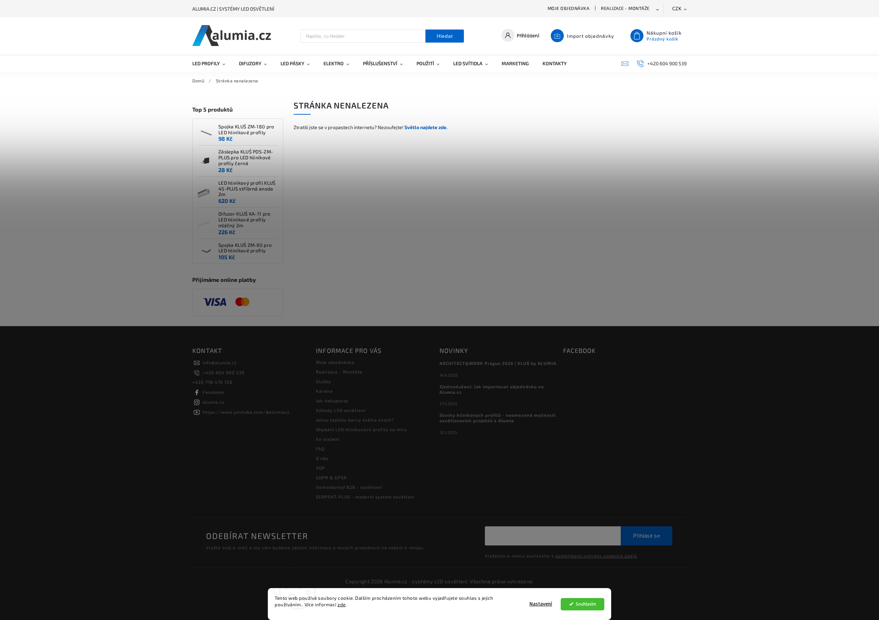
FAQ (320, 448)
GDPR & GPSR (331, 477)
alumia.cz (213, 402)
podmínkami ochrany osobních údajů (596, 556)
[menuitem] (212, 63)
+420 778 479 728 (212, 382)
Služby (323, 381)
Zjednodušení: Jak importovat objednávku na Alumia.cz (492, 389)
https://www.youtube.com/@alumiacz (246, 412)
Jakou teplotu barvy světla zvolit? (355, 420)
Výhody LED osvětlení (340, 410)
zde (342, 604)
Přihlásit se (646, 536)
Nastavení (540, 604)
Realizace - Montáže (625, 8)
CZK (677, 8)
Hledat (445, 36)
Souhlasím (586, 604)
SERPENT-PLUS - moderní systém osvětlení (365, 497)
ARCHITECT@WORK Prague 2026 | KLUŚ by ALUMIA (498, 363)
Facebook (213, 392)
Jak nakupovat (332, 400)
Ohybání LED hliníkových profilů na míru (361, 429)
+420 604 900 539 (223, 372)
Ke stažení (328, 439)
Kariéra (324, 391)
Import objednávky (590, 36)
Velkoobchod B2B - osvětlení (349, 487)
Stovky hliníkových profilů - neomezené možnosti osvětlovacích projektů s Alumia (498, 417)
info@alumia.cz (220, 362)
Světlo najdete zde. (425, 127)
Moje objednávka (569, 8)
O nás (322, 458)
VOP (320, 468)
